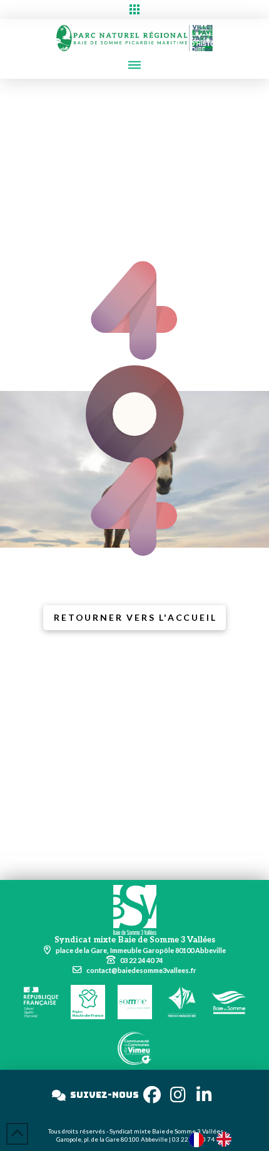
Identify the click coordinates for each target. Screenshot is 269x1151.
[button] (134, 9)
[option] (227, 1139)
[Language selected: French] (216, 1139)
